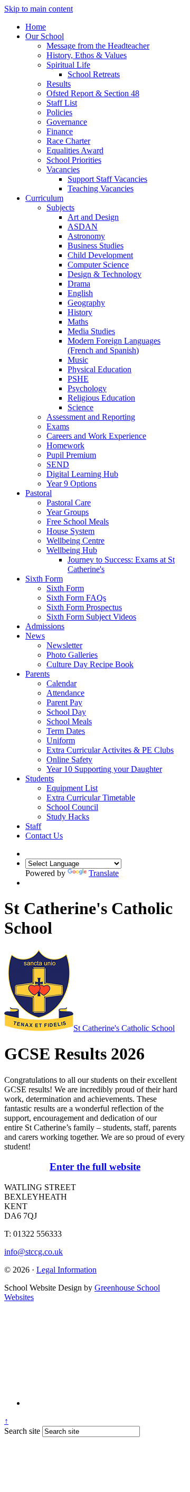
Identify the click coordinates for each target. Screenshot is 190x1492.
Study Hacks (67, 816)
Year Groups (67, 512)
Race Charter (68, 140)
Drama (79, 283)
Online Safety (69, 759)
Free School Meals (77, 521)
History (80, 312)
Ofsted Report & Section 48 (92, 93)
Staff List (61, 102)
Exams (57, 426)
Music (78, 359)
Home (35, 26)
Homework (65, 445)
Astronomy (86, 236)
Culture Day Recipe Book (90, 664)
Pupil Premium (71, 454)
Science (80, 407)
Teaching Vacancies (101, 188)
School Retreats (94, 74)
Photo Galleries (72, 654)
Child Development (100, 255)
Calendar (61, 683)
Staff (33, 826)
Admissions (44, 626)
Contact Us (44, 835)
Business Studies (96, 245)
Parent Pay (64, 702)
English (80, 293)
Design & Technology (104, 274)
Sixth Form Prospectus (84, 607)
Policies (59, 112)
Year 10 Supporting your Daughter (104, 769)
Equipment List (72, 788)
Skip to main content (38, 8)
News (35, 635)
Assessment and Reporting (90, 416)
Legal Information (66, 1269)
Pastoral (38, 493)
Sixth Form (44, 578)
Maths (78, 321)
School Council (72, 807)
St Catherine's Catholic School (124, 1028)
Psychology (87, 388)
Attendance (65, 692)
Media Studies (91, 331)
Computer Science (98, 264)
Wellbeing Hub (71, 550)
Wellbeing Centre (75, 540)
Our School (44, 36)
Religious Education (101, 397)
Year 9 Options (71, 483)
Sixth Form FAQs (76, 597)
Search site (22, 1430)
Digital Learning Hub (82, 473)
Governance (66, 121)
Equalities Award (74, 150)
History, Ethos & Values (86, 55)
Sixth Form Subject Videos (91, 616)
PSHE (78, 378)
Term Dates (65, 730)
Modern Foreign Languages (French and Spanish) (114, 345)
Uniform (60, 740)
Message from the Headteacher (97, 45)
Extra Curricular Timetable (90, 797)
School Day (66, 711)
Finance (59, 131)
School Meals (69, 721)
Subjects (60, 207)
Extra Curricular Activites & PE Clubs (110, 749)
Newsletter (64, 645)
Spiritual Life (68, 64)
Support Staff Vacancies (107, 178)
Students (39, 778)
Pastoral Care (68, 502)
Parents (37, 673)
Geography (86, 302)
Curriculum (44, 198)
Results (58, 83)
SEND (57, 464)
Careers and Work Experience (96, 435)
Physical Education (99, 369)
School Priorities (73, 159)
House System (70, 531)
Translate (104, 873)
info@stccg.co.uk (33, 1251)
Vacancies (63, 169)
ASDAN (83, 226)
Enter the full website (95, 1166)
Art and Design (93, 217)
